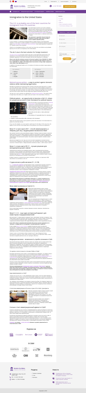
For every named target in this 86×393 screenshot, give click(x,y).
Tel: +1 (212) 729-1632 (17, 377)
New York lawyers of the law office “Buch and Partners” (24, 44)
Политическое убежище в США (65, 25)
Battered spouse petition (18, 82)
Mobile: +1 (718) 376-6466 (18, 379)
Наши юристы (54, 1)
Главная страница (36, 373)
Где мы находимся (64, 1)
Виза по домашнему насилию (65, 24)
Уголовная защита (39, 11)
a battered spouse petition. (37, 93)
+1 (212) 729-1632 (24, 322)
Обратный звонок (70, 6)
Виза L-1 (61, 22)
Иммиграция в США (60, 11)
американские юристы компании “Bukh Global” (34, 266)
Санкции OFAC (16, 11)
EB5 (60, 20)
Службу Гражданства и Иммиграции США (32, 202)
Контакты (74, 1)
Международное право (27, 11)
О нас (45, 1)
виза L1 (20, 154)
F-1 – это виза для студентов (16, 164)
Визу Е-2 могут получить (22, 226)
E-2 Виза (61, 18)
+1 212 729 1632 (56, 6)
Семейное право (50, 11)
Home (11, 12)
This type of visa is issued (15, 54)
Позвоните (12, 322)
